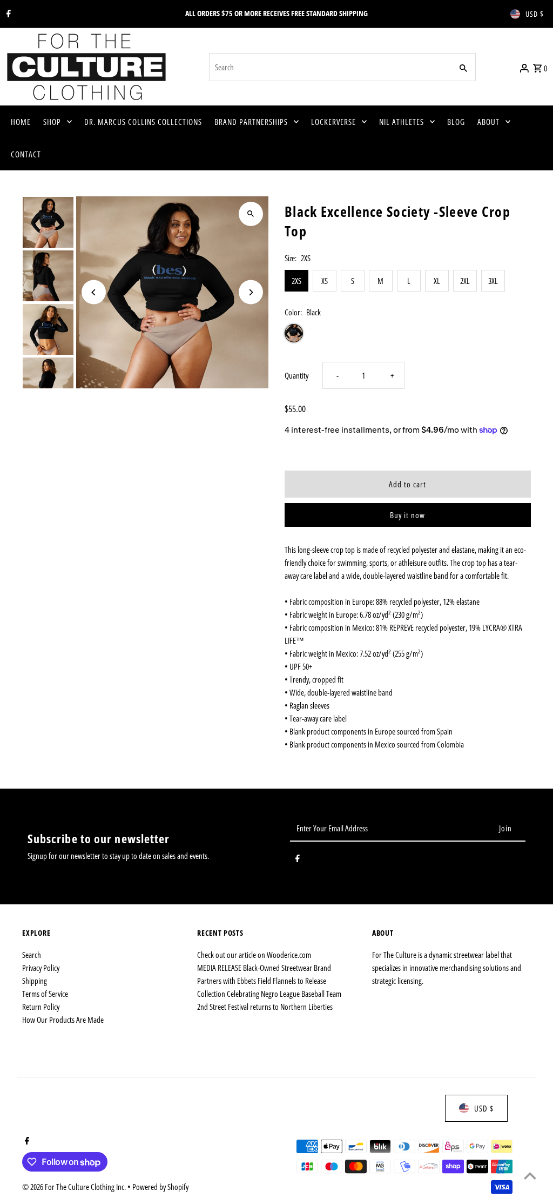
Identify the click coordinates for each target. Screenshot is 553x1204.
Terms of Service (45, 993)
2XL (465, 280)
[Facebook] (7, 14)
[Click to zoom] (251, 214)
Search (31, 954)
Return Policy (40, 1006)
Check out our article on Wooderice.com (254, 954)
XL (437, 280)
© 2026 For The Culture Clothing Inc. (74, 1186)
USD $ (534, 14)
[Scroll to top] (530, 1175)
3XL (493, 280)
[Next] (251, 292)
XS (324, 280)
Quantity (296, 375)
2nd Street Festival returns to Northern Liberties (265, 1006)
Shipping (34, 980)
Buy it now (407, 515)
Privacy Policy (40, 967)
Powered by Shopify (160, 1186)
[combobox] (329, 67)
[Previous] (94, 292)
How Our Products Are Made (63, 1019)
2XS (296, 280)
